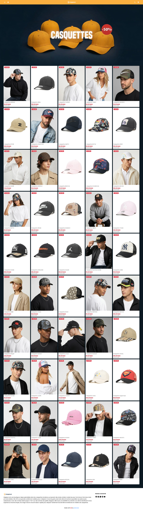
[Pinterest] (103, 496)
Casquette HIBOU (91, 228)
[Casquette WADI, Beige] (71, 293)
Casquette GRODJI (36, 186)
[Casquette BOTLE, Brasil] (99, 125)
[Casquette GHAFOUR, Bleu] (44, 125)
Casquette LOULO (64, 354)
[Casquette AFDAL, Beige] (126, 335)
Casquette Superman (119, 396)
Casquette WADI (63, 312)
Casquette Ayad (36, 437)
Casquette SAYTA (9, 228)
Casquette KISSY (118, 144)
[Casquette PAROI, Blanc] (99, 418)
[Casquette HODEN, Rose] (71, 418)
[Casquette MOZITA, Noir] (126, 418)
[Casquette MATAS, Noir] (126, 293)
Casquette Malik (8, 312)
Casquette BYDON (64, 479)
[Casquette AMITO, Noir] (71, 125)
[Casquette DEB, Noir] (99, 460)
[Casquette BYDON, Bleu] (71, 460)
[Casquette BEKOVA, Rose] (71, 167)
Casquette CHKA (9, 479)
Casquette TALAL (36, 312)
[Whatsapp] (101, 496)
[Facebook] (96, 496)
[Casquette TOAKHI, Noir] (71, 377)
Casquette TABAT (91, 102)
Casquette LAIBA (118, 270)
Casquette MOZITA (118, 437)
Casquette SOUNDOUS (92, 186)
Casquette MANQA (9, 102)
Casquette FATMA (9, 396)
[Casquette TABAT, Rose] (99, 83)
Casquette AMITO (64, 144)
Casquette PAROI (91, 437)
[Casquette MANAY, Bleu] (44, 335)
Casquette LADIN (36, 396)
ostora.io (76, 508)
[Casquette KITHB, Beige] (17, 125)
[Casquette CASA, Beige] (99, 377)
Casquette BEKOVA (64, 186)
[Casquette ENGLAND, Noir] (44, 251)
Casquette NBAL (36, 102)
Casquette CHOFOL (9, 437)
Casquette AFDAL (118, 354)
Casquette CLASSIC (64, 102)
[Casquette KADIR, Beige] (17, 167)
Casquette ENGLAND (37, 270)
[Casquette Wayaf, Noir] (17, 335)
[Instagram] (98, 496)
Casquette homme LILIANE (93, 270)
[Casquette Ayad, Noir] (44, 418)
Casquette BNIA (117, 479)
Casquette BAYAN (118, 186)
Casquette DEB (90, 479)
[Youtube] (104, 496)
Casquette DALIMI (64, 270)
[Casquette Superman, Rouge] (126, 377)
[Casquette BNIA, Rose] (126, 460)
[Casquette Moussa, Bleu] (44, 460)
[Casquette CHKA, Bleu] (17, 460)
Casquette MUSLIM (91, 354)
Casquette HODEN (64, 437)
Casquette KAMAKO (64, 228)
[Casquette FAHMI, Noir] (17, 251)
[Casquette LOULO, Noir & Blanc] (71, 335)
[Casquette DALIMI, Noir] (71, 251)
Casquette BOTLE (91, 144)
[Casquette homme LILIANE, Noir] (99, 251)
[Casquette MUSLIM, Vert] (99, 335)
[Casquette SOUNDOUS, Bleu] (99, 167)
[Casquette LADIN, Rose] (44, 377)
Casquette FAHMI (9, 270)
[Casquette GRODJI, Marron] (44, 167)
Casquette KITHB (9, 144)
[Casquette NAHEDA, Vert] (126, 83)
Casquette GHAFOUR (37, 144)
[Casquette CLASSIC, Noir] (71, 83)
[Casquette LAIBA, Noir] (126, 251)
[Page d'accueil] (71, 2)
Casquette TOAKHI (64, 396)
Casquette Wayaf (9, 354)
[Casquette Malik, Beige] (17, 293)
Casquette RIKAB (36, 228)
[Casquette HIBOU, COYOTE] (99, 209)
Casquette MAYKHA (91, 312)
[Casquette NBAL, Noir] (44, 83)
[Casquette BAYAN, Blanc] (126, 167)
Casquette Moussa (36, 479)
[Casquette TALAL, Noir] (44, 293)
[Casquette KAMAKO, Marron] (71, 209)
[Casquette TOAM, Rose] (126, 209)
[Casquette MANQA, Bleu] (17, 83)
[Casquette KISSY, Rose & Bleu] (126, 125)
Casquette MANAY (36, 354)
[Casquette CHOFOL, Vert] (17, 418)
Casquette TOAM (118, 228)
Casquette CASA (91, 396)
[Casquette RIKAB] (44, 209)
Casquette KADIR (9, 186)
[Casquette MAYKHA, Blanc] (99, 293)
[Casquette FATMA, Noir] (17, 377)
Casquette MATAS (118, 312)
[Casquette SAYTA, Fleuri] (17, 209)
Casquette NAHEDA (119, 102)
